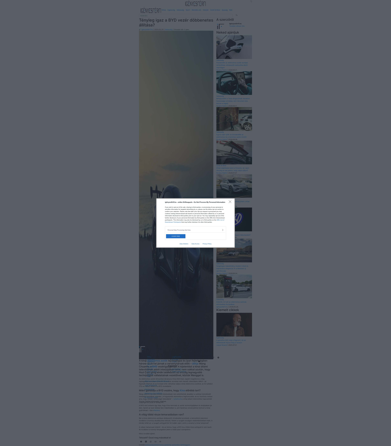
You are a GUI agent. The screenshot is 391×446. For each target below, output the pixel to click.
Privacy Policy (207, 244)
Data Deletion (184, 244)
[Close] (231, 202)
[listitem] (195, 230)
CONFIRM (176, 236)
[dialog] (195, 223)
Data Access (195, 244)
